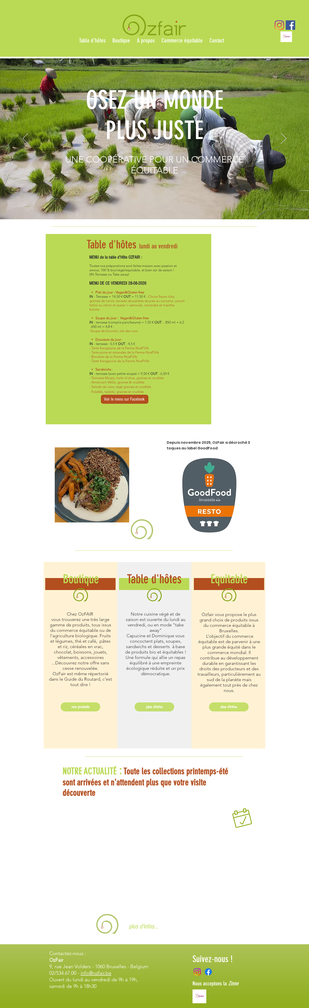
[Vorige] (25, 139)
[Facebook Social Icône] (290, 25)
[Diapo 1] (148, 208)
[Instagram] (279, 25)
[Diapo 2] (152, 208)
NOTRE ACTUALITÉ (89, 771)
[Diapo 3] (156, 208)
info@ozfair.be (96, 973)
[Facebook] (208, 972)
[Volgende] (283, 139)
